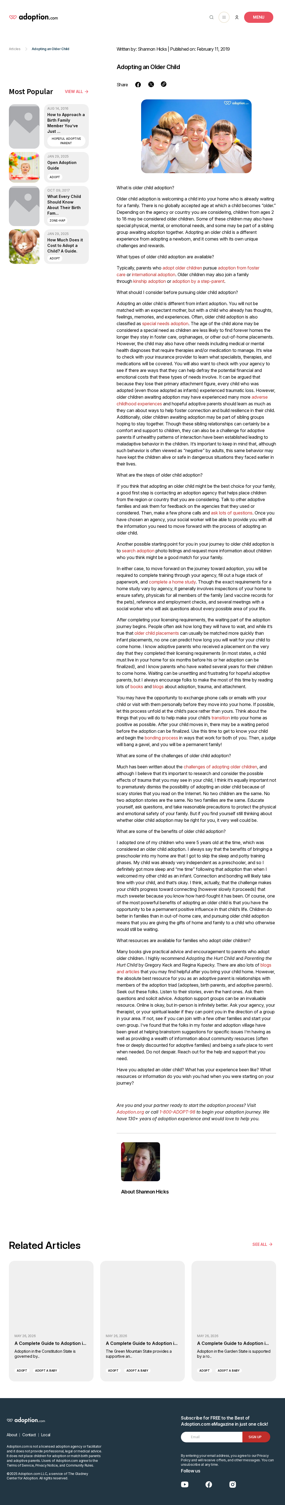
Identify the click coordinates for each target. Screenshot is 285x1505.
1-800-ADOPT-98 (177, 1112)
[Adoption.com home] (33, 17)
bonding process (161, 738)
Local (45, 1434)
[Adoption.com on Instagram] (233, 1485)
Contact (29, 1434)
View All (74, 91)
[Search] (210, 17)
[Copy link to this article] (163, 84)
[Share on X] (151, 84)
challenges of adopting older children (220, 766)
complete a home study (172, 582)
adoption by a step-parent (198, 281)
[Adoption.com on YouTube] (185, 1485)
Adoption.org (130, 1112)
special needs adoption (165, 323)
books (137, 686)
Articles (15, 49)
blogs (158, 686)
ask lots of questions (231, 513)
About (12, 1434)
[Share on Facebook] (138, 84)
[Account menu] (237, 17)
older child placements (156, 633)
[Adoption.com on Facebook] (209, 1485)
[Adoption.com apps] (224, 17)
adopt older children (182, 268)
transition (221, 717)
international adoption (153, 274)
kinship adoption (149, 281)
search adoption (139, 550)
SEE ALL (259, 1244)
